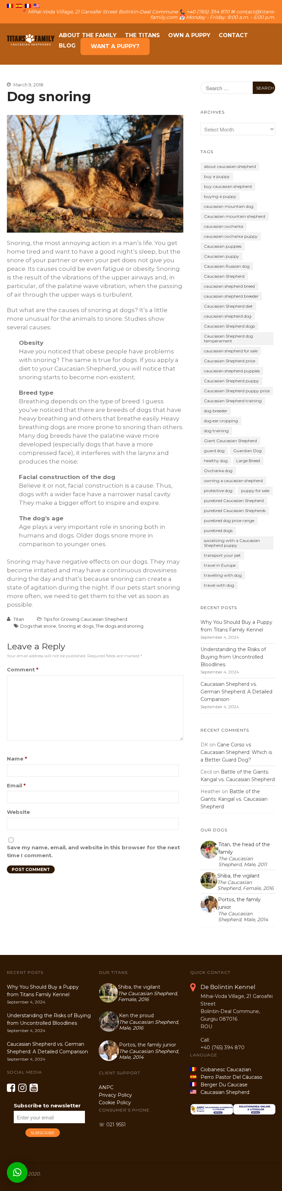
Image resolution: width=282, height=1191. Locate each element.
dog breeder (215, 410)
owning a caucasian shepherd (233, 480)
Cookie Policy (115, 1102)
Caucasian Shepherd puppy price (237, 390)
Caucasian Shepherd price (229, 360)
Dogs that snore (38, 626)
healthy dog (216, 460)
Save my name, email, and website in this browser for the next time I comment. (93, 851)
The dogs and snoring (119, 626)
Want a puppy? (115, 46)
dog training (216, 430)
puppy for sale (255, 490)
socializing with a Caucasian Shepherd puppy (232, 543)
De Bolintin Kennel (228, 986)
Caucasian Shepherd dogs (229, 326)
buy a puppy (217, 176)
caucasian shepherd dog (227, 316)
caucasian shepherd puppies (232, 370)
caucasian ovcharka (223, 226)
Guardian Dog (247, 450)
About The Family (88, 35)
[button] (17, 1172)
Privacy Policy (115, 1095)
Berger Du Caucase (222, 1085)
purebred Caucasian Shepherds (234, 510)
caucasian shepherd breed (229, 286)
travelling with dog (223, 575)
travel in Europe (220, 565)
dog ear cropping (221, 420)
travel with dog (219, 585)
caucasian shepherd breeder (231, 296)
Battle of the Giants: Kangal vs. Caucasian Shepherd (234, 799)
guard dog (214, 450)
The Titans (142, 35)
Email (16, 785)
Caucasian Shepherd (224, 276)
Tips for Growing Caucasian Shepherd (85, 619)
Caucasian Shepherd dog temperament (228, 338)
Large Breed (248, 460)
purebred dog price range (229, 520)
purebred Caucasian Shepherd (234, 500)
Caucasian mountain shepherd (234, 216)
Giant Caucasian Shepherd (230, 440)
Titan (18, 619)
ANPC (106, 1087)
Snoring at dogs (76, 626)
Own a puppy (189, 35)
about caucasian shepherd (230, 166)
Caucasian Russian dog (227, 266)
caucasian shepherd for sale (231, 350)
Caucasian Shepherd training (233, 400)
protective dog (218, 490)
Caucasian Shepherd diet (228, 306)
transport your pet (222, 555)
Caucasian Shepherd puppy (231, 380)
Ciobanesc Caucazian (223, 1069)
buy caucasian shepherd (228, 186)
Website (18, 812)
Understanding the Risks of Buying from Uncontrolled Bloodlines (233, 657)
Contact (233, 35)
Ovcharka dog (218, 470)
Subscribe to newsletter (47, 1105)
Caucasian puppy (221, 256)
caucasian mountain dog (228, 206)
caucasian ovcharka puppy (231, 236)
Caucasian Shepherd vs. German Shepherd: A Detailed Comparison (236, 691)
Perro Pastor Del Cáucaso (230, 1077)
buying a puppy (220, 196)
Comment (23, 669)
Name (17, 758)
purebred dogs (218, 530)
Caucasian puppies (222, 246)
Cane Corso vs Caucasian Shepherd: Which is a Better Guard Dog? (236, 752)
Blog (67, 45)
